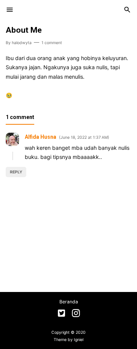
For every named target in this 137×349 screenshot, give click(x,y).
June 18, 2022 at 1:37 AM (84, 137)
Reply (16, 172)
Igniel (78, 339)
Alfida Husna (40, 137)
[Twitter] (61, 314)
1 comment (51, 42)
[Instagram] (76, 314)
